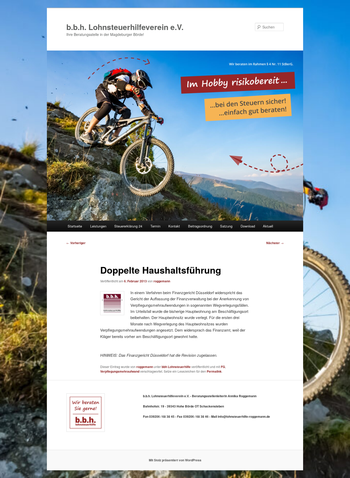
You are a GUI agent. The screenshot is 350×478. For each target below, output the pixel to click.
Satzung (226, 226)
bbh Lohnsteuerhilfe (176, 366)
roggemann (161, 281)
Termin (155, 226)
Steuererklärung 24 (128, 226)
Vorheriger (76, 243)
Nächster (275, 243)
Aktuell (268, 226)
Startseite (75, 226)
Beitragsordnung (200, 226)
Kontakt (174, 226)
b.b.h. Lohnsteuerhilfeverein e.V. (124, 26)
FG (223, 366)
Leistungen (98, 226)
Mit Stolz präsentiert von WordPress (175, 460)
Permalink (214, 371)
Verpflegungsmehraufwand (119, 371)
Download (248, 226)
